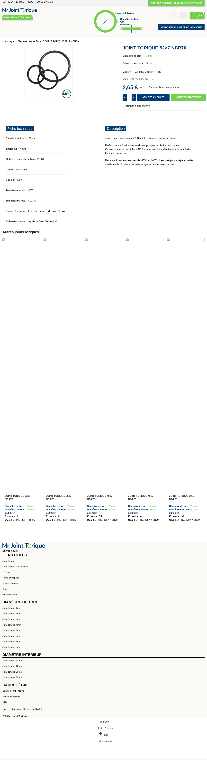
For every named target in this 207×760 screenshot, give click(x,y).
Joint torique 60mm (12, 677)
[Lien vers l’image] (23, 545)
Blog (4, 589)
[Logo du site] (19, 9)
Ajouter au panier (153, 97)
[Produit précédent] (196, 42)
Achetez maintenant (188, 97)
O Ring (6, 572)
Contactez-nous (193, 3)
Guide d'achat (9, 594)
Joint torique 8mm (11, 647)
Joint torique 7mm (11, 641)
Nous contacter (10, 583)
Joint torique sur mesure (15, 566)
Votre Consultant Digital (29, 709)
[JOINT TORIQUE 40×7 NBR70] (103, 361)
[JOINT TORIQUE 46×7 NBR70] (144, 361)
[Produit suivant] (204, 42)
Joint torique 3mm (11, 619)
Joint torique (7, 41)
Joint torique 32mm (12, 660)
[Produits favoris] (173, 15)
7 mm (149, 55)
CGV (4, 702)
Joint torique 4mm (11, 624)
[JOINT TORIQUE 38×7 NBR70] (62, 361)
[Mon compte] (183, 15)
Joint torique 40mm (12, 666)
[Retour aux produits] (200, 42)
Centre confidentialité (13, 690)
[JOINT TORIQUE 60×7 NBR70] (186, 361)
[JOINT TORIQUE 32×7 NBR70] (21, 361)
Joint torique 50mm (12, 671)
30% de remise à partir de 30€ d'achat (181, 27)
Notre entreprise (10, 577)
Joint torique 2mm (11, 613)
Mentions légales (11, 696)
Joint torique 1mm (11, 608)
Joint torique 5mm (11, 630)
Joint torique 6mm (11, 636)
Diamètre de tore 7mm (30, 41)
